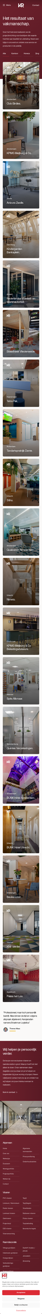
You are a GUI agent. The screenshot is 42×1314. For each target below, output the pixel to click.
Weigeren (21, 1299)
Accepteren (21, 1292)
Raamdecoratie (10, 1242)
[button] (7, 5)
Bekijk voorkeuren (21, 1305)
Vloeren (6, 1192)
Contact (35, 5)
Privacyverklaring (21, 1310)
